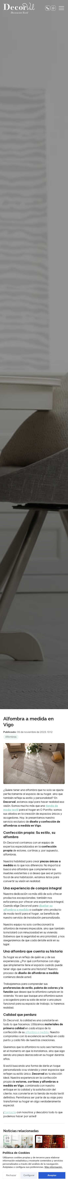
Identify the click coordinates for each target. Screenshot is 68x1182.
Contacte (10, 1112)
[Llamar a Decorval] (47, 8)
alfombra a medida (37, 1032)
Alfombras (11, 736)
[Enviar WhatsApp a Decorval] (53, 8)
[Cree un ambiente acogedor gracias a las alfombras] (50, 1146)
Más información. (54, 1167)
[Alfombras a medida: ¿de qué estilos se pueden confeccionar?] (18, 1146)
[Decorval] (19, 8)
